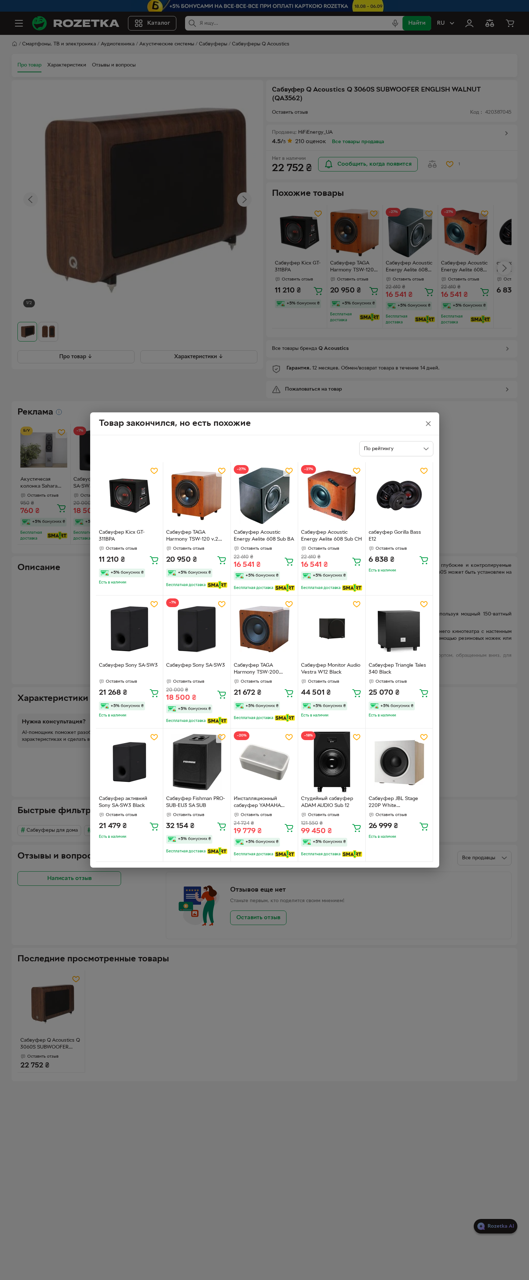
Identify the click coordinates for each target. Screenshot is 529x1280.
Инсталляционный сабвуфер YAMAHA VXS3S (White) (257, 802)
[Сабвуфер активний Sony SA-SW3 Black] (129, 762)
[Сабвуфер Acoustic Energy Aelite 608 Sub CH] (331, 495)
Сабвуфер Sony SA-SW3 (128, 665)
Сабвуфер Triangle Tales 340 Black (397, 669)
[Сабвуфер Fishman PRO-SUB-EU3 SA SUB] (197, 762)
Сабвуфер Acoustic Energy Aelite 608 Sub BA (264, 536)
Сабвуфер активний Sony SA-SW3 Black (123, 802)
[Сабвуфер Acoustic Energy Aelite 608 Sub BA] (264, 495)
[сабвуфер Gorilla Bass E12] (399, 495)
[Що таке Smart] (217, 585)
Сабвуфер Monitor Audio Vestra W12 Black (330, 669)
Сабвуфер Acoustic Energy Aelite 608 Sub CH (331, 536)
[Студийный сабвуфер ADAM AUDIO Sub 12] (331, 762)
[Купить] (154, 560)
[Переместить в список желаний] (154, 471)
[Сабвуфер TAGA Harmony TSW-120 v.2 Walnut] (197, 495)
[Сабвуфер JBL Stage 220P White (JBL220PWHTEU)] (399, 762)
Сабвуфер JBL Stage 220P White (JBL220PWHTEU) (393, 802)
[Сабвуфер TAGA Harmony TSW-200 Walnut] (264, 629)
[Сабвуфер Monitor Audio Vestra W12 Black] (331, 629)
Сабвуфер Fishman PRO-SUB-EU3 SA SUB (195, 802)
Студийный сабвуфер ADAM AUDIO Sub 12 (327, 802)
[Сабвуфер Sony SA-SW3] (129, 629)
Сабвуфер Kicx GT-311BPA (122, 536)
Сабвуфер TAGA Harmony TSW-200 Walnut (256, 669)
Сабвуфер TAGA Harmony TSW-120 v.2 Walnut (192, 536)
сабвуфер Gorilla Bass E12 (395, 536)
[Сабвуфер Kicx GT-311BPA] (129, 495)
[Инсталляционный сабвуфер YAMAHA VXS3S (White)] (264, 762)
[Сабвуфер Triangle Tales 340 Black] (399, 629)
